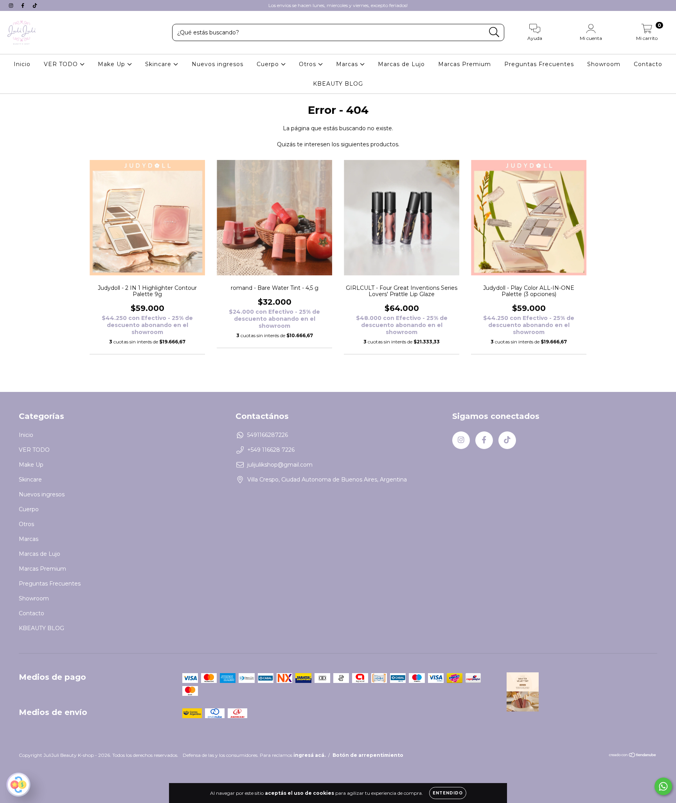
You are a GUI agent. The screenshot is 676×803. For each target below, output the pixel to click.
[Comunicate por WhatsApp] (663, 786)
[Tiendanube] (632, 756)
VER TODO (62, 64)
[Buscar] (494, 32)
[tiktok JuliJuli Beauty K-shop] (35, 5)
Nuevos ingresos (217, 64)
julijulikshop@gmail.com (280, 464)
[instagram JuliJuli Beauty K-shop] (12, 5)
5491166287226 (267, 434)
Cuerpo (269, 64)
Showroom (603, 64)
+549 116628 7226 (271, 449)
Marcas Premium (464, 64)
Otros (308, 64)
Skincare (159, 64)
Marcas (348, 64)
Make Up (112, 64)
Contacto (648, 64)
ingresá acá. (309, 755)
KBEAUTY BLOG (338, 83)
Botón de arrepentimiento (368, 755)
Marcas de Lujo (401, 64)
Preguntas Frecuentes (539, 64)
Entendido (448, 793)
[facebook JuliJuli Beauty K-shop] (23, 5)
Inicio (22, 64)
